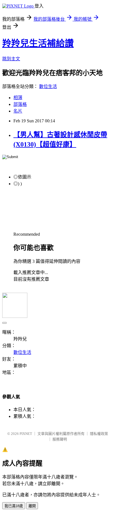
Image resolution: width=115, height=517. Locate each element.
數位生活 (48, 86)
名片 (17, 111)
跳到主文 (11, 58)
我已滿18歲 (13, 506)
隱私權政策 (99, 434)
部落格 (20, 104)
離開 (32, 506)
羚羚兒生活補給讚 (38, 43)
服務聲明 (59, 439)
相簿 (17, 97)
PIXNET (26, 434)
